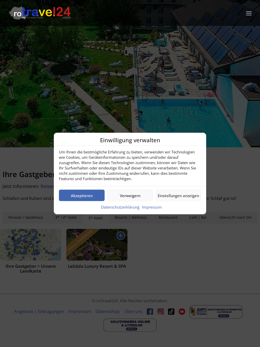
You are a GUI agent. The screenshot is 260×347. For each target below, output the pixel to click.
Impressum (152, 207)
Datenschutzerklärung (120, 207)
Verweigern (130, 195)
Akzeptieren (82, 195)
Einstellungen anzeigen (178, 195)
